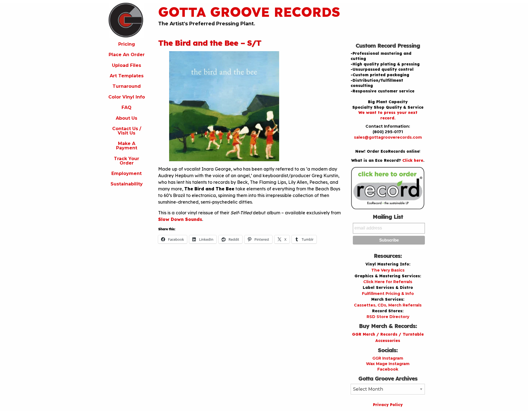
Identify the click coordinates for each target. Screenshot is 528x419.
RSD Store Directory (388, 316)
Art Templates (127, 75)
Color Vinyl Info (126, 97)
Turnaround (126, 86)
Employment (126, 173)
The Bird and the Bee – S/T (209, 43)
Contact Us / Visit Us (126, 131)
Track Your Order (126, 161)
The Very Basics (388, 270)
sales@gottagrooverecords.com (388, 137)
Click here (412, 160)
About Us (126, 118)
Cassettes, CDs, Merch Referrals (388, 305)
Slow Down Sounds (180, 219)
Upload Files (126, 65)
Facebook (387, 369)
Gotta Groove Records (249, 12)
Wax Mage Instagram (387, 363)
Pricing (126, 44)
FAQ (126, 107)
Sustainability (127, 184)
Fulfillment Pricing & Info (388, 293)
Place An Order (127, 54)
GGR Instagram (387, 358)
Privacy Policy (388, 404)
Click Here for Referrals (387, 281)
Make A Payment (126, 145)
